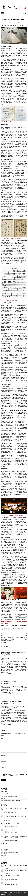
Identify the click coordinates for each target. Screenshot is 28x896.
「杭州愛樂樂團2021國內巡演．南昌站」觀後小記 (10, 800)
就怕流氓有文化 (4, 791)
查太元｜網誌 (13, 892)
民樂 (17, 629)
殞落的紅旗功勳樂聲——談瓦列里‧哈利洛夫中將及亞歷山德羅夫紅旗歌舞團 (14, 653)
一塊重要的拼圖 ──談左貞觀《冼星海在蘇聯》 (9, 796)
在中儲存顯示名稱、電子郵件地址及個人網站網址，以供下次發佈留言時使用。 (15, 774)
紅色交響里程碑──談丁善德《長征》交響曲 (11, 701)
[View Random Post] (23, 13)
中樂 (6, 629)
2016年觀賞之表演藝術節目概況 (8, 681)
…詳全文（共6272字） (6, 725)
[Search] (26, 13)
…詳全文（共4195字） (6, 694)
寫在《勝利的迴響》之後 (5, 793)
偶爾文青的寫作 (15, 625)
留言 (2, 738)
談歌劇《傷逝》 (4, 798)
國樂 (9, 629)
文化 (11, 629)
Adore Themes (6, 894)
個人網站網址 (4, 768)
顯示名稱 (3, 755)
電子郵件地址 (4, 761)
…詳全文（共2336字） (6, 674)
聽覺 (19, 629)
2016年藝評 (9, 625)
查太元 (18, 22)
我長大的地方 (12, 823)
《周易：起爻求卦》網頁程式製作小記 (17, 808)
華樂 (22, 629)
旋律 (14, 629)
